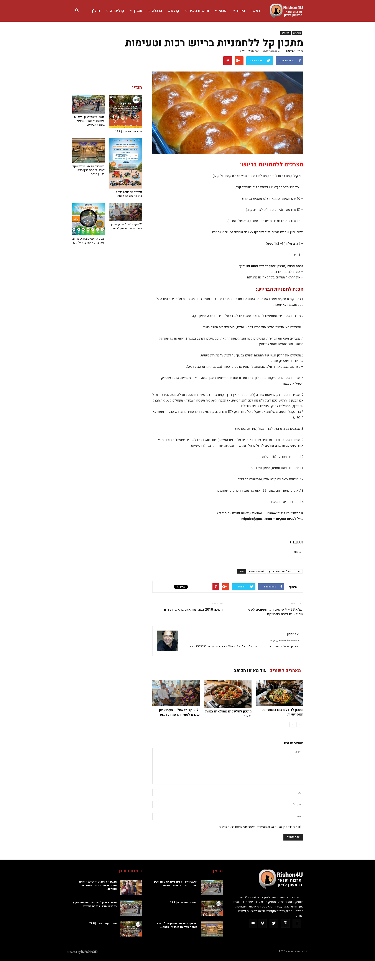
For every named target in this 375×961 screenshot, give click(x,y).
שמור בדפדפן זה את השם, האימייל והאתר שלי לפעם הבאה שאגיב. (259, 827)
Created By (73, 952)
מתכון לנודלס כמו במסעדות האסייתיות (282, 712)
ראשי (255, 10)
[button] (77, 11)
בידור (240, 10)
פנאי (223, 10)
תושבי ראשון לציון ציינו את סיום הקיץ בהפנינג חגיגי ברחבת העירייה (89, 121)
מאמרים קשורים (285, 670)
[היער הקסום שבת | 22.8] (125, 111)
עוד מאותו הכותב (250, 670)
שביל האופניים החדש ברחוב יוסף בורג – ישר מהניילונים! (88, 241)
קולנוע (173, 10)
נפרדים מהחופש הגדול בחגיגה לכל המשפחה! (129, 194)
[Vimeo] (262, 923)
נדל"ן (96, 10)
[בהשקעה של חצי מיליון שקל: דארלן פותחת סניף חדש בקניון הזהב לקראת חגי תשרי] (88, 150)
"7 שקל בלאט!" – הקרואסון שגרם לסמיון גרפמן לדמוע (179, 712)
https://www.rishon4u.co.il (284, 640)
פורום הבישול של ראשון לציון (285, 571)
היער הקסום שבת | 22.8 (128, 131)
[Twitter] (274, 923)
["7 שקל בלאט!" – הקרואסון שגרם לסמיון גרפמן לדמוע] (176, 693)
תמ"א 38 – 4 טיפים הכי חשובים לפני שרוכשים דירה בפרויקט (275, 611)
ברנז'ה (157, 10)
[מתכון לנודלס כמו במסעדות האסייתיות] (279, 693)
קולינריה (117, 10)
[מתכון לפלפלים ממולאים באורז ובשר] (228, 694)
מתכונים (285, 32)
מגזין (138, 10)
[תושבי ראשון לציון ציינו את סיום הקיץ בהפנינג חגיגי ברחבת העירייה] (88, 104)
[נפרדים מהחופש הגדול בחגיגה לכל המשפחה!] (125, 163)
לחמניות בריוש (256, 571)
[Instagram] (285, 923)
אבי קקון (290, 51)
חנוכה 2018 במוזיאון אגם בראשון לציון (193, 609)
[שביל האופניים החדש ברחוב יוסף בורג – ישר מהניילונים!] (88, 219)
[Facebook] (297, 923)
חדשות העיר (199, 10)
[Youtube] (253, 923)
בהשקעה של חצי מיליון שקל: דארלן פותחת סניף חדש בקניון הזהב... (88, 170)
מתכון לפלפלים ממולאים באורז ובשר (228, 714)
